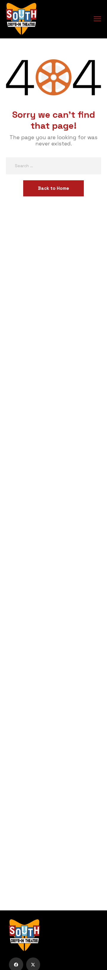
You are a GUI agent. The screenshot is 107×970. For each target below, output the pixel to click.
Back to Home (53, 188)
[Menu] (97, 18)
